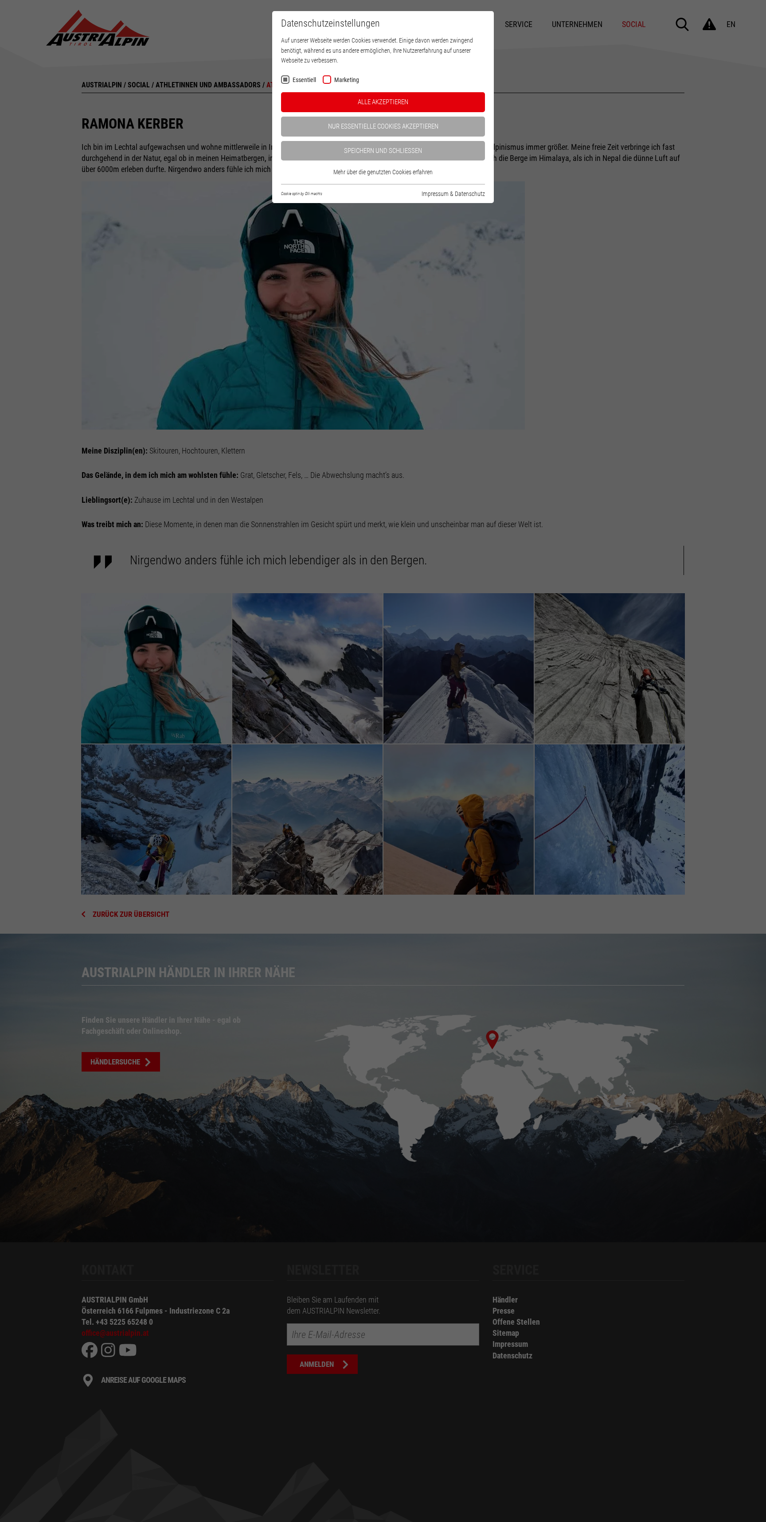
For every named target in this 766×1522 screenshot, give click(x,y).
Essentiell (304, 80)
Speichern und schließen (383, 151)
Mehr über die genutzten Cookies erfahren (383, 172)
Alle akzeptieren (383, 102)
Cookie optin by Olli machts (301, 194)
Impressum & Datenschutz (453, 193)
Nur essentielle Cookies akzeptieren (383, 126)
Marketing (346, 80)
